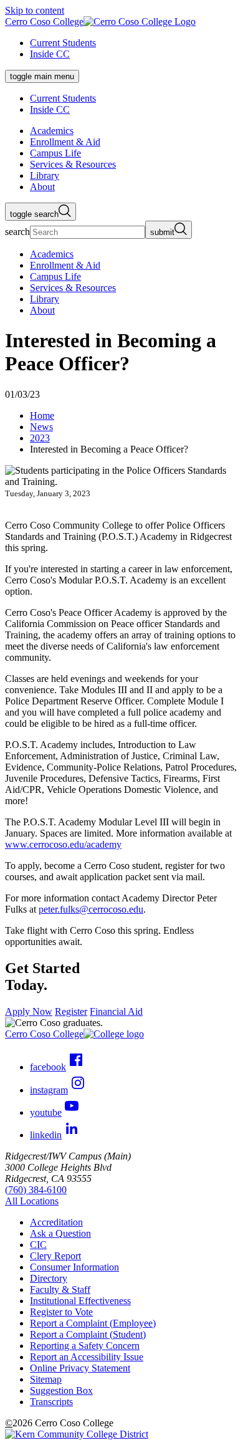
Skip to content (34, 10)
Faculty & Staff (60, 1289)
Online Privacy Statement (80, 1368)
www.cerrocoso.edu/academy (63, 844)
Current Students (63, 42)
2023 (40, 438)
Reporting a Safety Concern (85, 1345)
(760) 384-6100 (36, 1189)
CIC (38, 1244)
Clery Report (55, 1256)
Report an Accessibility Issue (86, 1356)
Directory (48, 1278)
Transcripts (51, 1401)
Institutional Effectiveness (80, 1300)
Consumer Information (74, 1267)
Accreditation (56, 1222)
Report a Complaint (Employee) (93, 1323)
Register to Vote (61, 1312)
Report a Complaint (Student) (88, 1334)
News (41, 426)
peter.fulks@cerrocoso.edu (91, 909)
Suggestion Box (61, 1390)
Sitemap (46, 1379)
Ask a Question (60, 1233)
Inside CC (50, 54)
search (17, 231)
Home (42, 415)
